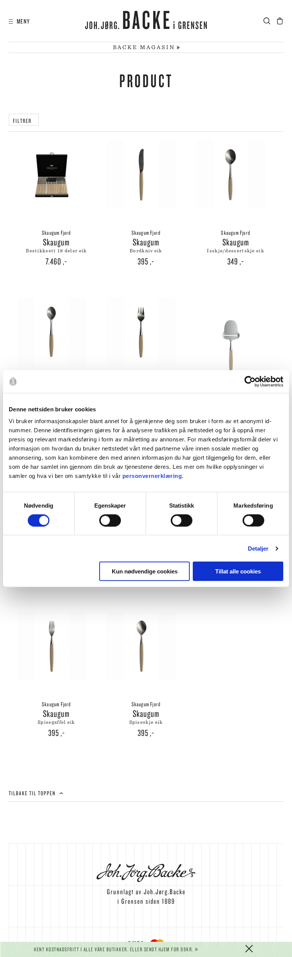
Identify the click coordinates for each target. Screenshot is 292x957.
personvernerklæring (152, 476)
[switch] (110, 520)
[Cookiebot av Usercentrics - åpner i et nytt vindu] (250, 381)
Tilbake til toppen (33, 793)
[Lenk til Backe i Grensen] (146, 21)
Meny (21, 21)
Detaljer (258, 548)
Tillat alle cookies (238, 571)
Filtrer (24, 120)
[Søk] (269, 21)
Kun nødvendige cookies (145, 571)
